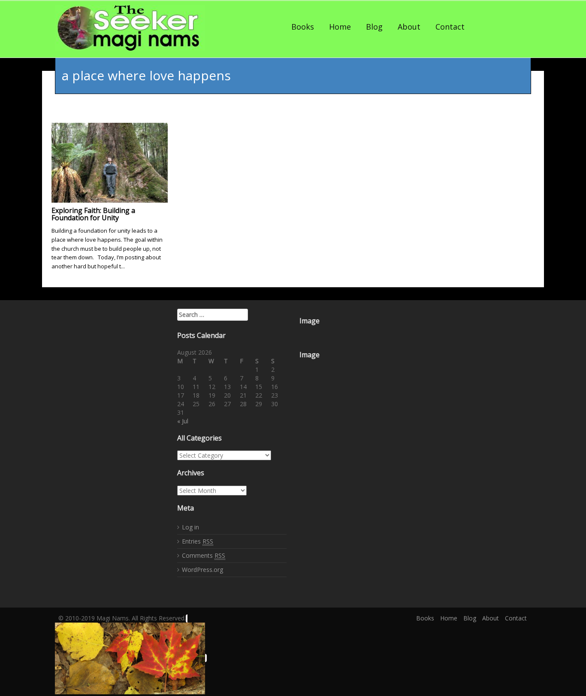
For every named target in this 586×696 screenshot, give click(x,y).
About (409, 26)
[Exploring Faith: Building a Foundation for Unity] (109, 162)
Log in (190, 527)
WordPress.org (202, 569)
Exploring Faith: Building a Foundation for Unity (93, 214)
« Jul (182, 421)
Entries (197, 541)
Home (340, 26)
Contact (450, 26)
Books (302, 26)
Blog (374, 26)
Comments (203, 555)
